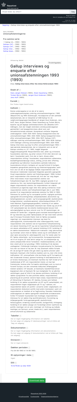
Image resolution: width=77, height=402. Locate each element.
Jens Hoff (14, 97)
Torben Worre (16, 95)
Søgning (5, 25)
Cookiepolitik (35, 396)
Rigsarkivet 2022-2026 (38, 393)
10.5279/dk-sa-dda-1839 (21, 366)
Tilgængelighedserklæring (49, 396)
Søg (73, 12)
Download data (36, 380)
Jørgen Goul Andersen (37, 95)
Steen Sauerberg (40, 93)
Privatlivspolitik (24, 396)
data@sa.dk (61, 17)
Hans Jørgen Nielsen (19, 93)
